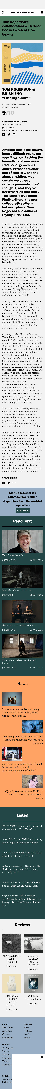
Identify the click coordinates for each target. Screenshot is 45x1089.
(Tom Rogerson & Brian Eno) (20, 130)
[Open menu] (42, 12)
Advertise (7, 1031)
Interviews (9, 560)
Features (8, 595)
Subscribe (22, 510)
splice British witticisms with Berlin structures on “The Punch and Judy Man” (21, 869)
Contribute (7, 1037)
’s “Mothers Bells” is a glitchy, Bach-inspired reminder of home (22, 841)
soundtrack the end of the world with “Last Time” (22, 828)
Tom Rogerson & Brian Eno (18, 91)
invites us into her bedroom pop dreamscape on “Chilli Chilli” (21, 884)
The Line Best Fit (22, 12)
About (5, 1024)
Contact (6, 1034)
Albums (8, 127)
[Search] (3, 12)
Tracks (27, 1034)
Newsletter (7, 1027)
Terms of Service (10, 1079)
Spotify (5, 1051)
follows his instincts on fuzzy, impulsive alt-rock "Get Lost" (22, 854)
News (26, 1027)
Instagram (7, 1047)
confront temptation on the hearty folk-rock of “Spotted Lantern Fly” (22, 900)
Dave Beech (18, 124)
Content (28, 1024)
